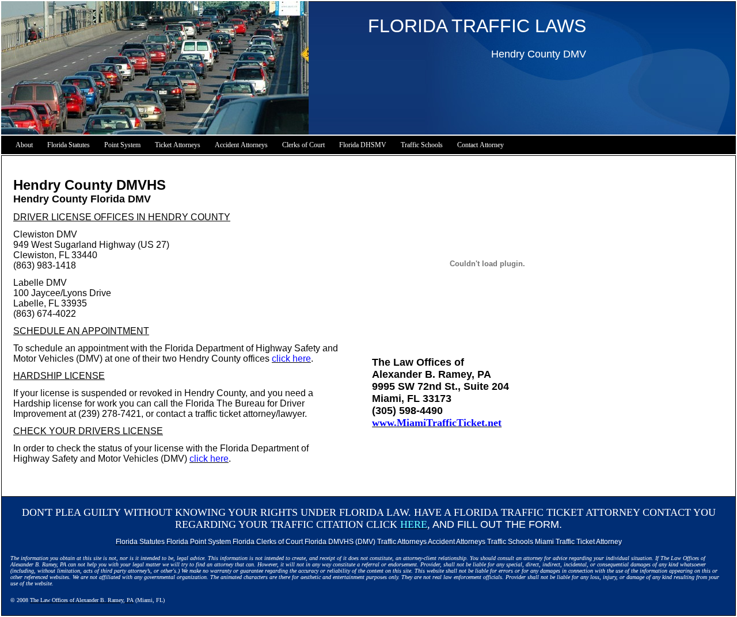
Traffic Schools (422, 145)
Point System (122, 145)
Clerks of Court (303, 145)
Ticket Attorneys (177, 145)
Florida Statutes (68, 145)
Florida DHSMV (362, 145)
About (24, 145)
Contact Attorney (480, 145)
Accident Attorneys (241, 145)
